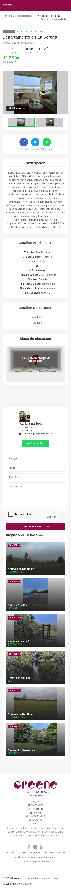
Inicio (35, 801)
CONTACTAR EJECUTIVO (36, 526)
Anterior (47, 19)
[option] (35, 92)
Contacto (35, 820)
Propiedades (35, 805)
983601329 (26, 430)
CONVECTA (26, 883)
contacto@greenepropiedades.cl (39, 857)
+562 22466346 (41, 861)
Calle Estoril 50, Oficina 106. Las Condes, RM (41, 852)
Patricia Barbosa (31, 423)
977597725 (26, 427)
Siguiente (58, 19)
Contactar (37, 443)
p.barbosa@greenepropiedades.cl (36, 434)
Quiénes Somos (35, 816)
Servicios (36, 812)
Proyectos (35, 809)
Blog (36, 823)
